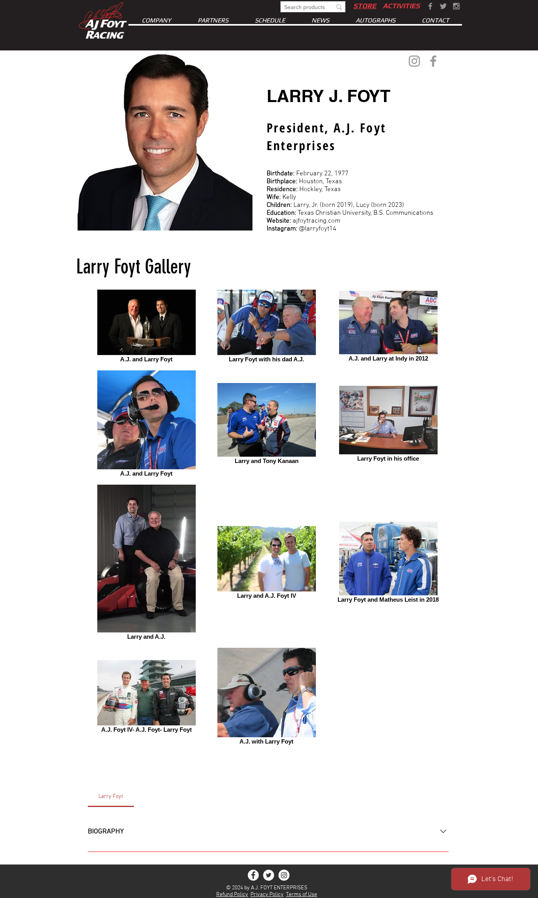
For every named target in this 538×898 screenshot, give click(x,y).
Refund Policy (232, 894)
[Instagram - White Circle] (283, 875)
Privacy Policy (267, 894)
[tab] (111, 796)
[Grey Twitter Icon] (443, 6)
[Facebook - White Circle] (253, 875)
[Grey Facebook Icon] (430, 6)
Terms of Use (301, 894)
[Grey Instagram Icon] (456, 6)
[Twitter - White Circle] (268, 875)
